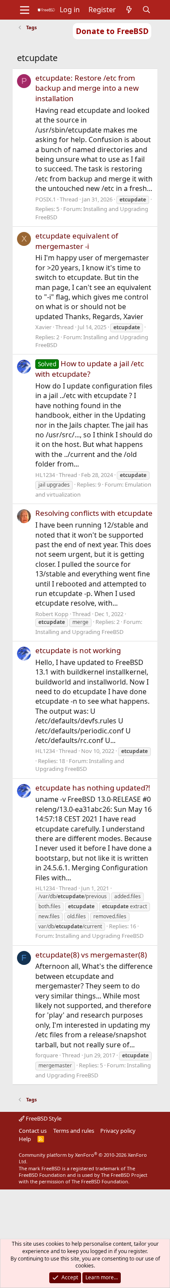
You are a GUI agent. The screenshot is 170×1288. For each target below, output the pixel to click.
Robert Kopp (51, 614)
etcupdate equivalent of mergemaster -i (76, 241)
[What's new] (129, 9)
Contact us (33, 1131)
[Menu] (24, 10)
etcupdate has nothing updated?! (92, 788)
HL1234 (45, 475)
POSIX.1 (45, 199)
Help (25, 1139)
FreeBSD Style (42, 1118)
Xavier (43, 327)
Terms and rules (73, 1131)
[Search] (147, 9)
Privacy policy (118, 1131)
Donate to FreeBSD (112, 31)
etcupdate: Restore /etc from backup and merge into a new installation (87, 88)
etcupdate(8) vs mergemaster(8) (91, 955)
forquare (46, 1055)
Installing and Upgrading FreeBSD (79, 632)
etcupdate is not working (78, 650)
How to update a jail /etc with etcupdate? (89, 368)
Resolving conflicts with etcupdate (94, 513)
